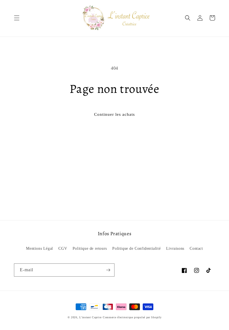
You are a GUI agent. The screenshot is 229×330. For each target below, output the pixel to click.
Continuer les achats (114, 114)
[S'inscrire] (108, 270)
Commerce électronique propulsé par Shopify (132, 317)
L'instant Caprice (91, 317)
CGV (62, 248)
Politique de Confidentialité (136, 248)
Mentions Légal (39, 248)
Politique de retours (90, 248)
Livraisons (175, 248)
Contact (196, 248)
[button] (17, 18)
